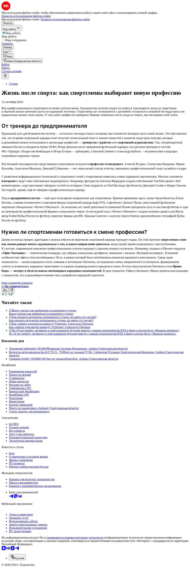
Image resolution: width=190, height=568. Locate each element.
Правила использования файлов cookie (65, 19)
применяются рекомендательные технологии (75, 537)
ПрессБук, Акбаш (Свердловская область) (91, 358)
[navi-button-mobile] (5, 76)
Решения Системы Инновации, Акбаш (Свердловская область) (88, 348)
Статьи (13, 83)
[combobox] (17, 557)
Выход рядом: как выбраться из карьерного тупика (41, 313)
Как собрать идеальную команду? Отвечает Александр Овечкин (49, 327)
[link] (7, 56)
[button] (5, 64)
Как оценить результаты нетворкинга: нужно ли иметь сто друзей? (51, 320)
